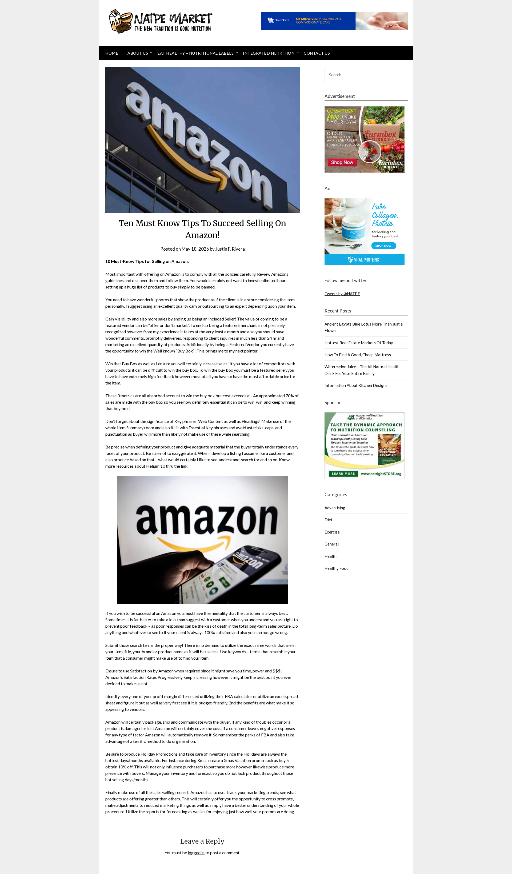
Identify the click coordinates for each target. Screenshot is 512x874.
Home (111, 53)
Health (331, 556)
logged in (196, 852)
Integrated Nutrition (268, 53)
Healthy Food (337, 568)
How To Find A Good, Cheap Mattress (358, 354)
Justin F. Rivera (230, 249)
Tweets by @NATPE (342, 293)
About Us (137, 53)
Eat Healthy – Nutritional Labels (195, 53)
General (332, 544)
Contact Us (317, 53)
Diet (329, 519)
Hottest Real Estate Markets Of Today (359, 342)
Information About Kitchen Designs (356, 385)
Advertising (335, 507)
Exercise (332, 532)
